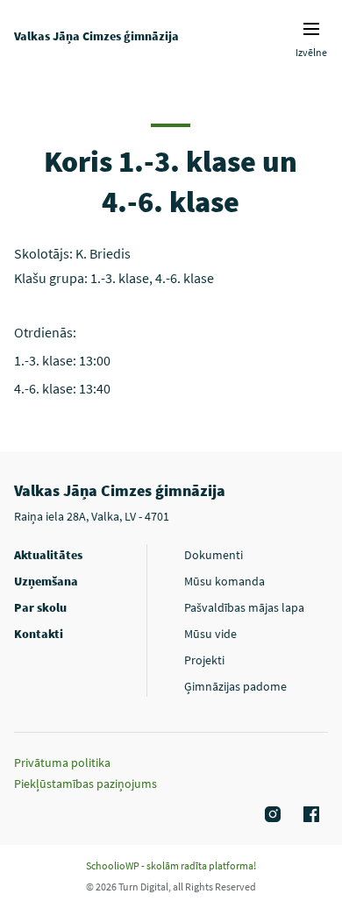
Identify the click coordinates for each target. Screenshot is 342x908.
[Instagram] (270, 815)
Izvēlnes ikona (311, 29)
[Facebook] (308, 815)
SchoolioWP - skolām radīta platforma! (171, 865)
